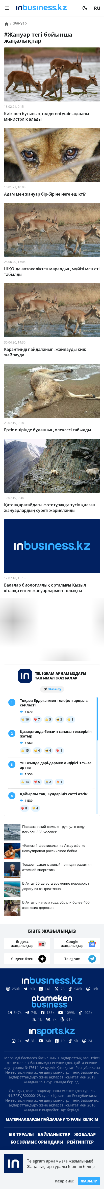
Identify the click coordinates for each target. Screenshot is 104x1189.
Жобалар (85, 1134)
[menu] (7, 8)
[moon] (85, 8)
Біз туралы (21, 1134)
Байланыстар (54, 1134)
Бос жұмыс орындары (37, 1142)
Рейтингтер (80, 1142)
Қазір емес (64, 1181)
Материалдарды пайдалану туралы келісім (52, 1119)
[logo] (46, 8)
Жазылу (89, 1181)
